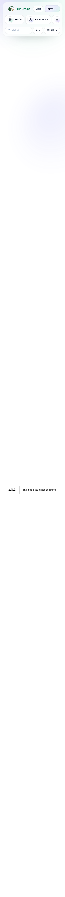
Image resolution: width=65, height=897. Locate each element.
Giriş (38, 8)
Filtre (54, 30)
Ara (38, 30)
